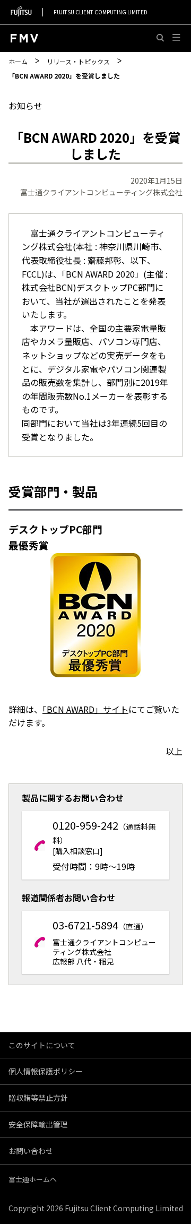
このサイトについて (41, 1045)
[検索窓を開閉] (160, 38)
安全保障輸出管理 (38, 1124)
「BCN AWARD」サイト (85, 709)
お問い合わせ (30, 1150)
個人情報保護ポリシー (45, 1071)
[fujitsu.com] (21, 11)
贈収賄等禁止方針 (38, 1097)
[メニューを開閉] (176, 38)
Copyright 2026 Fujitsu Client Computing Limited (95, 1208)
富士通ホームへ (32, 1179)
